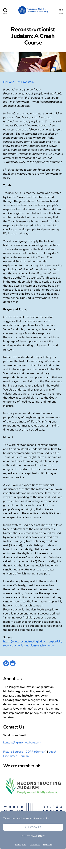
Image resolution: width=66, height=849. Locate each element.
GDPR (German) (35, 752)
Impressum (47, 844)
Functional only (33, 836)
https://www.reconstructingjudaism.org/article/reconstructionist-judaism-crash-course (32, 643)
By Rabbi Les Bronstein (18, 82)
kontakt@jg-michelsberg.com (22, 742)
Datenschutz (35, 844)
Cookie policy (20, 844)
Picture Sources (13, 752)
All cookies (33, 827)
